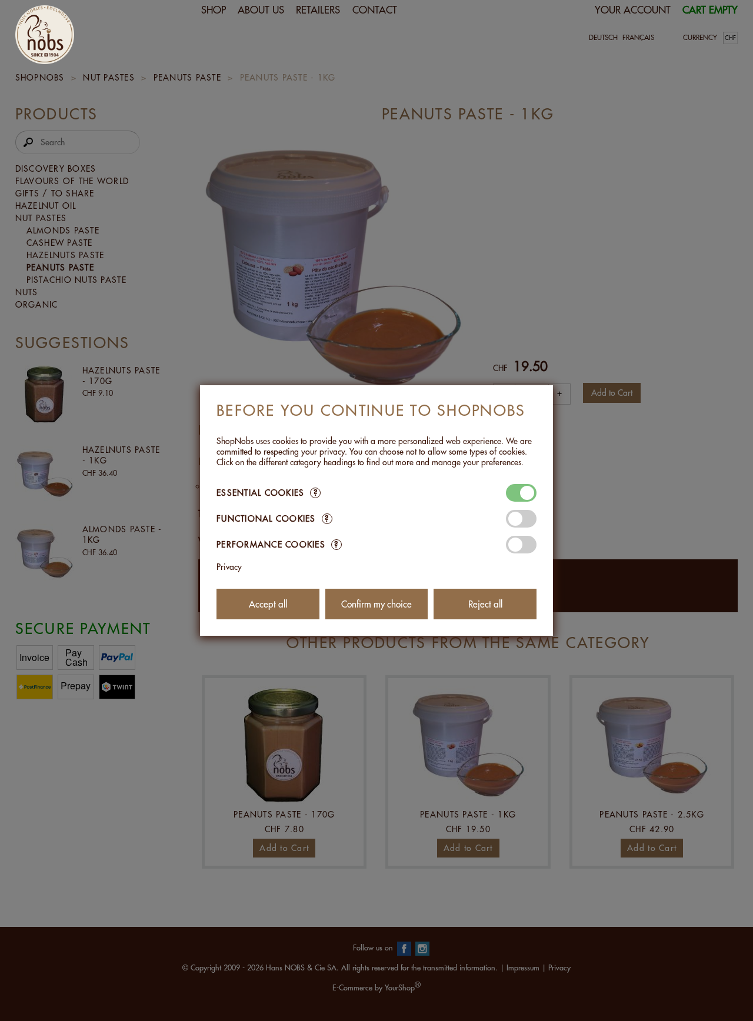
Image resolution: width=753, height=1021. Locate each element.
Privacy (229, 567)
